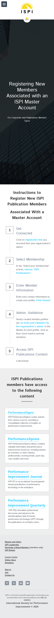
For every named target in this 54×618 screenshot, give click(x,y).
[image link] (27, 8)
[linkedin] (21, 583)
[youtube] (28, 583)
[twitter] (14, 583)
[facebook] (7, 583)
